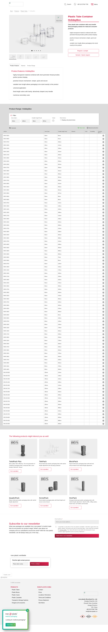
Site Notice (42, 602)
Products (17, 11)
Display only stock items (68, 120)
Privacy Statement (44, 600)
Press (40, 592)
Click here (10, 624)
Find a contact (35, 564)
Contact (41, 589)
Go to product (14, 471)
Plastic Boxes (16, 592)
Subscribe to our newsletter (64, 535)
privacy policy (63, 530)
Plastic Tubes (24, 11)
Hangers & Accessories (18, 602)
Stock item (82, 127)
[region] (54, 560)
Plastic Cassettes (17, 597)
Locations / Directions (45, 595)
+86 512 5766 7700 (82, 4)
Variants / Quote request (83, 55)
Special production (93, 127)
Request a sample (82, 51)
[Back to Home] (16, 4)
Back (11, 11)
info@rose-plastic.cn (91, 611)
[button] (31, 50)
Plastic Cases (16, 595)
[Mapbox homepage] (4, 577)
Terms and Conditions (45, 597)
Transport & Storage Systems (20, 600)
